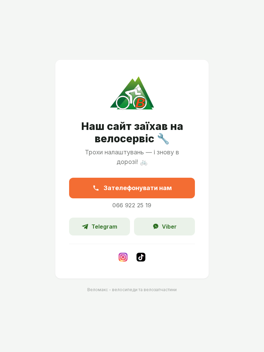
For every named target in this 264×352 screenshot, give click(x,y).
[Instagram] (123, 257)
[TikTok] (141, 257)
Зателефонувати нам (137, 187)
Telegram (104, 226)
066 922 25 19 (131, 205)
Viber (169, 226)
